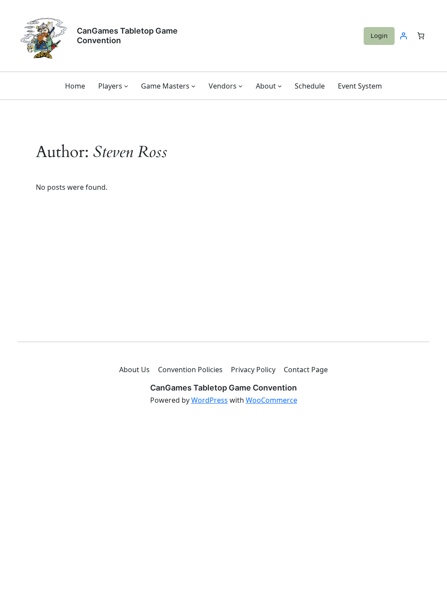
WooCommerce (271, 400)
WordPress (209, 400)
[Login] (403, 36)
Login (379, 35)
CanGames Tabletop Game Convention (127, 35)
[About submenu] (280, 86)
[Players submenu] (126, 86)
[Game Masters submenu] (193, 86)
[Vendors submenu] (240, 86)
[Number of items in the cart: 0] (421, 36)
